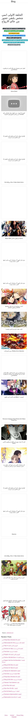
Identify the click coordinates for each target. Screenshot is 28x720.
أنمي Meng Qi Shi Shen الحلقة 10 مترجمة (12, 679)
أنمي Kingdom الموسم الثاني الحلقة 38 (11, 654)
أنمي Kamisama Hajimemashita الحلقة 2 (11, 694)
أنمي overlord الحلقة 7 (14, 33)
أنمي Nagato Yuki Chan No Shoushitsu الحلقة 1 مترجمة (13, 661)
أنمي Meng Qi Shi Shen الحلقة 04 (10, 665)
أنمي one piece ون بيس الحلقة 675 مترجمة (14, 31)
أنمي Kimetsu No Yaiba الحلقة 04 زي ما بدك (12, 648)
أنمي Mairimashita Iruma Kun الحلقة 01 (11, 697)
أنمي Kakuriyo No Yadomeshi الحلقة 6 (11, 670)
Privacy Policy (20, 715)
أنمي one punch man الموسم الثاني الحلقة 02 (14, 42)
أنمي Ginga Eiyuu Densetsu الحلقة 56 (11, 676)
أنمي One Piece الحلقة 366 (8, 685)
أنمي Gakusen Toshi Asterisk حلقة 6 (10, 682)
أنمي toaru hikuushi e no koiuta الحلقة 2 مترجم (14, 28)
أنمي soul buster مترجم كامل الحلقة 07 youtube (14, 35)
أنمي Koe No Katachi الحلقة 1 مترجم (10, 691)
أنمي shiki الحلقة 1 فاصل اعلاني (14, 38)
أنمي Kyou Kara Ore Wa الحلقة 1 (10, 688)
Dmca (6, 715)
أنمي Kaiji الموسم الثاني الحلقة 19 (10, 645)
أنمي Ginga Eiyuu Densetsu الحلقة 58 (11, 639)
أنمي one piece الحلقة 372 (14, 45)
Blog (13, 1)
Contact (12, 715)
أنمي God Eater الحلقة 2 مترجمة (9, 651)
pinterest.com (10, 633)
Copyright (14, 717)
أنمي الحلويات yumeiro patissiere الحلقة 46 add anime (14, 40)
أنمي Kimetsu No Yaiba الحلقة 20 (10, 668)
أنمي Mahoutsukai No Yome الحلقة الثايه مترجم (13, 642)
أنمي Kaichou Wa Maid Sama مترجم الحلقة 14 (13, 657)
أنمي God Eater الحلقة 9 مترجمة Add (11, 673)
